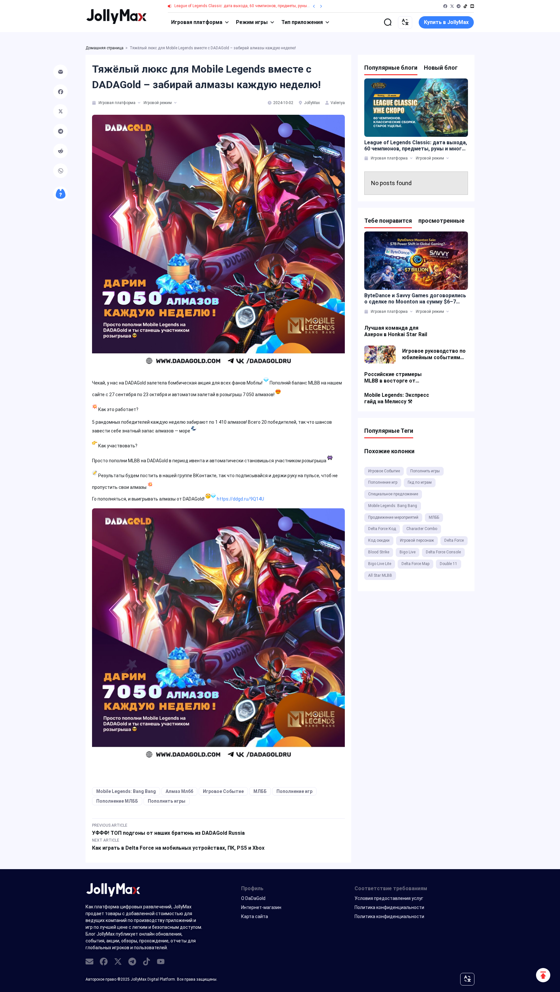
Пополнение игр (294, 791)
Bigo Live (407, 552)
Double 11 (448, 563)
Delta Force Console (443, 552)
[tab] (94, 103)
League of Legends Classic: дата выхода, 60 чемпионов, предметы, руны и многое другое (256, 6)
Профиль (252, 888)
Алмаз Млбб (179, 791)
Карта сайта (254, 916)
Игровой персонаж (417, 540)
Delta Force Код (382, 528)
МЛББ (260, 791)
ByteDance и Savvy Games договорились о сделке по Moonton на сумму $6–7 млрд (415, 298)
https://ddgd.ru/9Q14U (240, 499)
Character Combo (421, 528)
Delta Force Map (415, 563)
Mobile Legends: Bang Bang (126, 791)
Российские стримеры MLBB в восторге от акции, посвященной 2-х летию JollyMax (394, 377)
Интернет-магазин (261, 907)
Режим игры (252, 22)
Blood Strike (378, 552)
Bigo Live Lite (379, 563)
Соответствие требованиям (391, 888)
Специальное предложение (393, 494)
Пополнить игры (166, 801)
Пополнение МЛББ (117, 801)
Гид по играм (420, 482)
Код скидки (379, 540)
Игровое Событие (223, 791)
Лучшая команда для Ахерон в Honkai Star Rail (395, 331)
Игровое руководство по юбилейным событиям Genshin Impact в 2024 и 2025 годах (434, 354)
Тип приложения (302, 22)
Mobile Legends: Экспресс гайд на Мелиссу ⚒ (396, 398)
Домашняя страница (104, 48)
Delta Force (454, 540)
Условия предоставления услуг (389, 898)
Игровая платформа (196, 22)
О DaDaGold (253, 898)
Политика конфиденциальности (389, 907)
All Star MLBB (380, 575)
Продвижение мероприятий (393, 517)
